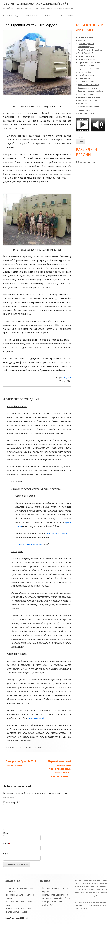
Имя (6, 833)
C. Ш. (20, 747)
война (28, 747)
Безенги (81, 40)
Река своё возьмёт (86, 37)
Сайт (5, 853)
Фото (47, 16)
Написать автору (89, 896)
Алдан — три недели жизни (89, 97)
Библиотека (31, 16)
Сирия (38, 747)
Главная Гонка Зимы (86, 81)
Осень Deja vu (84, 78)
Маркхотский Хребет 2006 (89, 62)
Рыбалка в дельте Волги (88, 107)
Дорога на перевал (86, 94)
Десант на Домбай (86, 43)
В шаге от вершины (86, 113)
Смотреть (72, 16)
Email (6, 843)
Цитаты (91, 162)
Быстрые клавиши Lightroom (55, 895)
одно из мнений (36, 718)
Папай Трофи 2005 (85, 53)
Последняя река (85, 110)
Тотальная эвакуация (87, 59)
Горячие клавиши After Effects (56, 898)
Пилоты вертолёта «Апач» (18, 908)
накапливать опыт (57, 533)
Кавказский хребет (86, 46)
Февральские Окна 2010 (88, 84)
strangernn (66, 377)
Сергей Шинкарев (12, 918)
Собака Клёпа (48, 905)
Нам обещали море (86, 75)
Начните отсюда (11, 16)
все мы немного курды (30, 544)
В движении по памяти (87, 88)
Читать (59, 16)
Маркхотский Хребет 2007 (89, 69)
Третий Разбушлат (86, 65)
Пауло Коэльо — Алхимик (18, 912)
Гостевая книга (83, 908)
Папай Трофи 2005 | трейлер (90, 50)
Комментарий (11, 802)
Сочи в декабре (84, 72)
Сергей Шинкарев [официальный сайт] (36, 3)
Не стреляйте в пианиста (54, 901)
